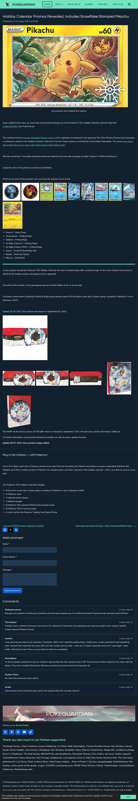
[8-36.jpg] (115, 192)
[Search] (129, 4)
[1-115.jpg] (30, 192)
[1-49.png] (85, 378)
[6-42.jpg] (87, 192)
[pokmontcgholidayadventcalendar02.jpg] (19, 378)
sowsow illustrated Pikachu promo (38, 137)
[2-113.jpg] (11, 192)
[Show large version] (25, 337)
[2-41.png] (119, 378)
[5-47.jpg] (74, 192)
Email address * (10, 557)
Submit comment (12, 590)
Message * (7, 569)
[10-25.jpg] (12, 215)
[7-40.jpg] (101, 192)
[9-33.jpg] (129, 192)
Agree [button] (128, 797)
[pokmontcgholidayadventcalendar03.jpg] (52, 378)
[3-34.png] (19, 411)
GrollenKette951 (10, 126)
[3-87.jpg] (46, 192)
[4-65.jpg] (60, 192)
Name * (6, 544)
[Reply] (131, 609)
